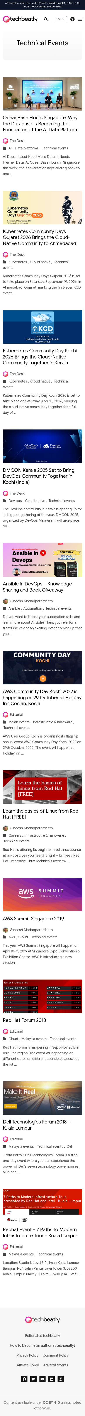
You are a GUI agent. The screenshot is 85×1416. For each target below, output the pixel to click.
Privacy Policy (27, 1355)
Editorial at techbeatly (42, 1336)
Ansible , (15, 608)
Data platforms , (28, 148)
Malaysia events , (35, 1039)
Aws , (13, 937)
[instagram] (61, 1379)
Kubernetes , (19, 262)
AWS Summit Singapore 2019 (33, 919)
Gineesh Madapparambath (31, 601)
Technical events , (51, 1146)
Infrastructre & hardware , (53, 722)
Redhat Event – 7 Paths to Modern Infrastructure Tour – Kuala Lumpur (40, 1233)
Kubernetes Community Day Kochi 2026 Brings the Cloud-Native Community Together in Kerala (40, 357)
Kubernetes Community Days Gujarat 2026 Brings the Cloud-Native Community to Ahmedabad (39, 237)
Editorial (16, 715)
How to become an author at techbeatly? (42, 1345)
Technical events (55, 148)
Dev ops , (16, 501)
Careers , (16, 835)
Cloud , (24, 937)
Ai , (11, 148)
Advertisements (55, 1365)
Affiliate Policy (28, 1365)
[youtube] (42, 1379)
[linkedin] (51, 1379)
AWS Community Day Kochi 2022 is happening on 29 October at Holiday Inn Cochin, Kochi (42, 697)
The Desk (17, 141)
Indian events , (20, 722)
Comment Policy (55, 1355)
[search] (47, 19)
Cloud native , (41, 262)
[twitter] (33, 1379)
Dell (70, 1146)
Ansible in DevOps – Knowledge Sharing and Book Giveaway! (37, 587)
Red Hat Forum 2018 (24, 1020)
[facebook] (24, 1379)
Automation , (34, 608)
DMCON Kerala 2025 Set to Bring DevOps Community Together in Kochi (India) (38, 476)
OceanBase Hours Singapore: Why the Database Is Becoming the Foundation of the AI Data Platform (40, 124)
